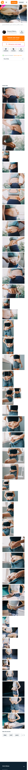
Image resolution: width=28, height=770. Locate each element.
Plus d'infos (6, 59)
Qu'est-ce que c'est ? (18, 55)
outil (11, 735)
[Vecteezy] (2, 2)
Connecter (21, 2)
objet (5, 735)
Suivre (21, 32)
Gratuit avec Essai (13, 38)
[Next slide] (22, 735)
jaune (17, 735)
